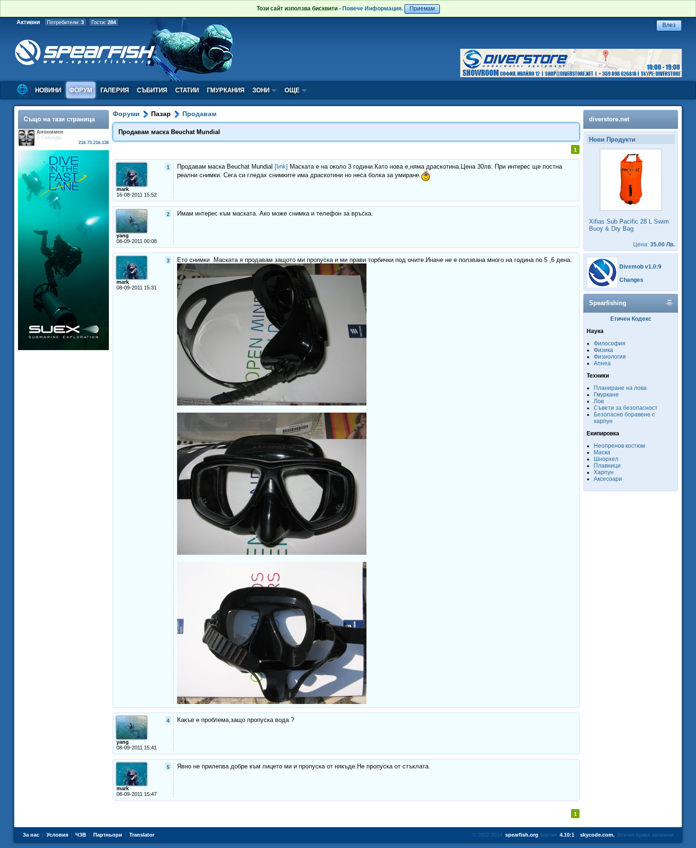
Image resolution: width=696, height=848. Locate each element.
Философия (609, 343)
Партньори (107, 835)
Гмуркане (606, 394)
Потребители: (65, 22)
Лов (599, 401)
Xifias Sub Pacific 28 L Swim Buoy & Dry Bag (629, 225)
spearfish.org (521, 835)
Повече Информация (372, 8)
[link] (281, 166)
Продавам (199, 113)
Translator (141, 835)
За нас (31, 835)
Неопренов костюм (619, 445)
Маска (602, 452)
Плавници (607, 465)
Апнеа (602, 363)
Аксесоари (608, 479)
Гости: (103, 22)
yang (122, 235)
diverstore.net (609, 119)
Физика (603, 350)
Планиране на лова (620, 388)
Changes (631, 280)
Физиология (610, 356)
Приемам (422, 8)
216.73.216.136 (94, 142)
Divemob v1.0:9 (640, 266)
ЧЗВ (80, 835)
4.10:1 (567, 835)
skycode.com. (597, 835)
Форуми (126, 113)
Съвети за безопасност (626, 408)
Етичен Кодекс (630, 319)
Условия (57, 835)
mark (122, 189)
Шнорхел (606, 459)
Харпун (604, 472)
